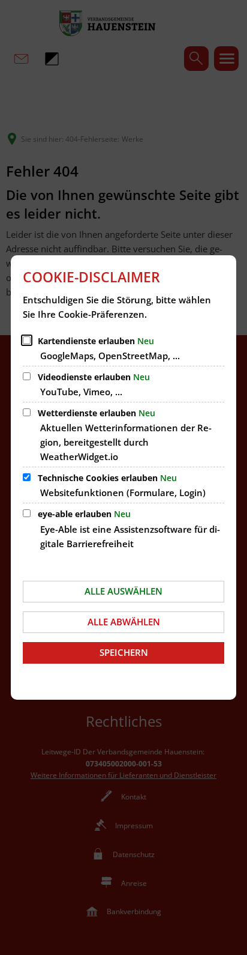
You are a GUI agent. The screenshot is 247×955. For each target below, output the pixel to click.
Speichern (124, 652)
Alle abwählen (124, 622)
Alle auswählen (123, 591)
